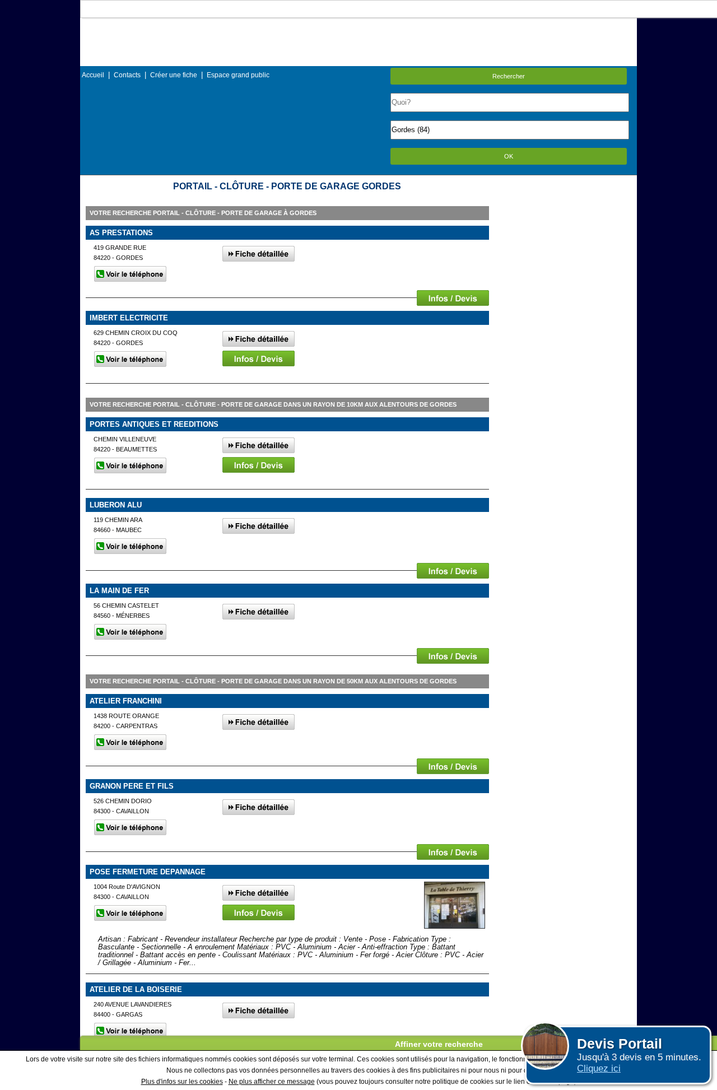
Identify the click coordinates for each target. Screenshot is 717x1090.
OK (508, 156)
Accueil (93, 75)
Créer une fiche (173, 75)
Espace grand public (238, 75)
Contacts (127, 75)
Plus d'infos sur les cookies (182, 1082)
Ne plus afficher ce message (272, 1082)
